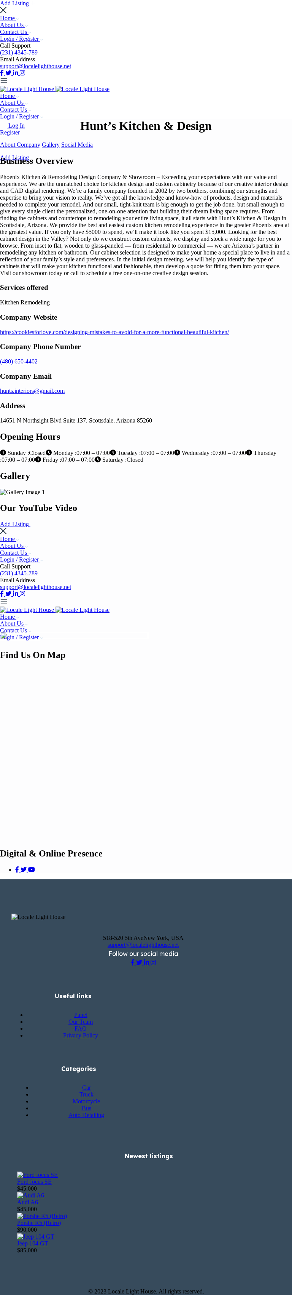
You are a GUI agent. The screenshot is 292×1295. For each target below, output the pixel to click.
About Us (12, 25)
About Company (20, 144)
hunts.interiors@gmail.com (32, 390)
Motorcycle (86, 1101)
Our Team (80, 1021)
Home (8, 18)
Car (86, 1087)
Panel (80, 1015)
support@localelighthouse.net (35, 66)
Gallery (51, 144)
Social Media (77, 144)
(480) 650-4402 (19, 361)
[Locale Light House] (28, 89)
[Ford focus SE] (37, 1175)
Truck (86, 1094)
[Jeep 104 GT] (35, 1236)
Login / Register (20, 38)
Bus (86, 1108)
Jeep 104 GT (32, 1243)
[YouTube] (31, 869)
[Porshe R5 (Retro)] (42, 1216)
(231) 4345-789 (19, 52)
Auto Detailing (86, 1115)
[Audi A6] (30, 1195)
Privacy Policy (80, 1035)
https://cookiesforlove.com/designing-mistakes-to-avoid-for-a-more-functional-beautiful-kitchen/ (114, 332)
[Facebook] (18, 869)
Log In (16, 125)
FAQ (81, 1028)
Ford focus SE (34, 1181)
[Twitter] (24, 869)
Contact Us (14, 32)
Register (10, 132)
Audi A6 (27, 1202)
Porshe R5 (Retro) (39, 1223)
